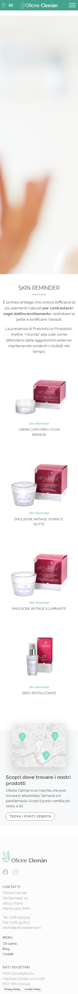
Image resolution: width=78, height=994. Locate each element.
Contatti (8, 954)
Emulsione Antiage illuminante (39, 608)
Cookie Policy (33, 989)
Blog (6, 949)
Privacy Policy (12, 989)
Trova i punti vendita (30, 816)
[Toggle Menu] (72, 5)
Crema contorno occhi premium (39, 432)
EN (11, 5)
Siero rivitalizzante (39, 693)
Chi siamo (10, 943)
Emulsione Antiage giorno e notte (39, 521)
